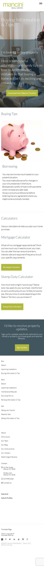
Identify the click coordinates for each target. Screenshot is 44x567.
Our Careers (5, 453)
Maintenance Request (9, 392)
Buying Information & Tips (10, 373)
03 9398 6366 (8, 479)
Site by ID (26, 543)
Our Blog (4, 445)
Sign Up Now (22, 347)
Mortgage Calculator (11, 267)
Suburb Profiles (6, 498)
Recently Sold (6, 414)
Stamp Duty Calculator (12, 307)
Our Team (4, 441)
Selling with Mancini (8, 410)
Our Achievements (7, 449)
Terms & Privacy (6, 545)
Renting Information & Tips (10, 400)
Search (3, 365)
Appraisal (4, 494)
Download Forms (7, 396)
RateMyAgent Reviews (9, 457)
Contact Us (7, 483)
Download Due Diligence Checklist (22, 93)
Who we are (5, 437)
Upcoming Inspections (9, 369)
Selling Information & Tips (10, 418)
